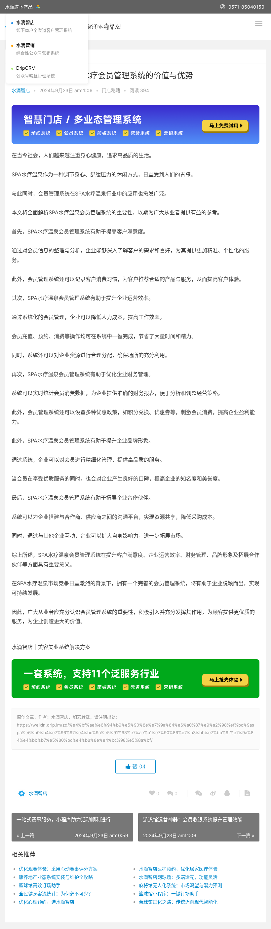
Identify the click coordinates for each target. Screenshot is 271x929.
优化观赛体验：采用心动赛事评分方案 (58, 869)
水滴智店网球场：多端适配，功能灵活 (178, 877)
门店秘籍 (111, 90)
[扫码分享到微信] (199, 794)
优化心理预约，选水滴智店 (46, 902)
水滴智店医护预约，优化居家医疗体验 (178, 869)
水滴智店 (21, 90)
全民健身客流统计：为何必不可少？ (56, 893)
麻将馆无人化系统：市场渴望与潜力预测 (180, 885)
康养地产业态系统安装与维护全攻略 (56, 877)
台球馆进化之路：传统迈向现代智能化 (178, 902)
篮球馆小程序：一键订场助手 (169, 893)
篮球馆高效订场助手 (39, 885)
